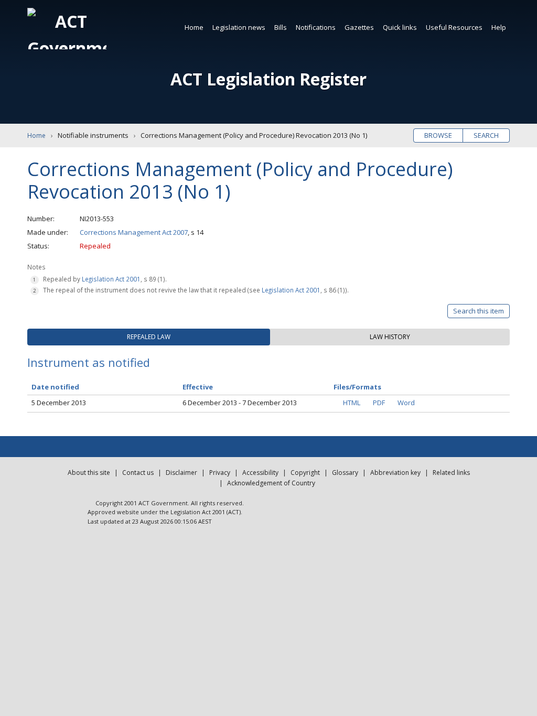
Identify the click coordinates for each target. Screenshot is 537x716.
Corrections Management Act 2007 (134, 232)
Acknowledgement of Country (271, 483)
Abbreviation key (395, 472)
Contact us (138, 472)
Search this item (478, 311)
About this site (89, 472)
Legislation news (238, 27)
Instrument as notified (88, 362)
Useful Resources (454, 27)
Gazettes (359, 27)
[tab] (148, 337)
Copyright (305, 472)
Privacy (219, 472)
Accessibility (260, 472)
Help (498, 27)
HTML (351, 402)
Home (194, 27)
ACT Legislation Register (268, 79)
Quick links (400, 27)
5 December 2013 (58, 402)
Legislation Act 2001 (111, 279)
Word (406, 402)
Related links (451, 472)
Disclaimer (181, 472)
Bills (280, 27)
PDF (379, 402)
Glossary (345, 472)
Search (486, 135)
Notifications (316, 27)
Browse (438, 135)
